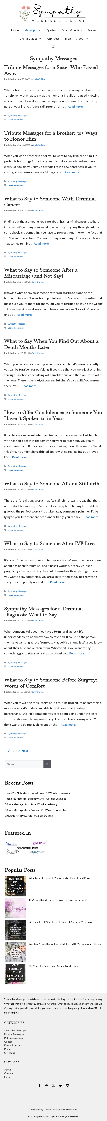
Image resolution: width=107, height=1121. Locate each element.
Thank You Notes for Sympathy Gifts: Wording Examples (35, 798)
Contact (8, 1073)
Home (15, 30)
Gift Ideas (53, 38)
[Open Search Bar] (53, 47)
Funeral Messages (14, 1034)
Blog (68, 38)
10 (18, 751)
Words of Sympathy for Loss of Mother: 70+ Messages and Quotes (65, 943)
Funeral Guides (27, 38)
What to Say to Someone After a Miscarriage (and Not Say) (40, 273)
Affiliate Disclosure (68, 1109)
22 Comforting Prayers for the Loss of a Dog (29, 815)
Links (7, 1077)
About (80, 38)
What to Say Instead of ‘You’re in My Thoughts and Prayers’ (61, 877)
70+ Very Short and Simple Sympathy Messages (54, 965)
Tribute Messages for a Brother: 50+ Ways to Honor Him (50, 136)
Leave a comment (16, 119)
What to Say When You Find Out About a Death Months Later (51, 344)
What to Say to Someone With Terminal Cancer (50, 201)
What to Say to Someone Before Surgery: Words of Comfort (50, 682)
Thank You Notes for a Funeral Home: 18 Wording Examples (37, 792)
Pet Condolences (13, 1037)
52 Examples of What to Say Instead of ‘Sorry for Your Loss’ (61, 921)
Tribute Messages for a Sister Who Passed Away (51, 70)
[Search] (47, 764)
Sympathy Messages (17, 115)
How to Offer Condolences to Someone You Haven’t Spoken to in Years (53, 415)
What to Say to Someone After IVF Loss (49, 543)
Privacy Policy (36, 1109)
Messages (30, 30)
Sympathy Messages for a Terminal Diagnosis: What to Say (43, 611)
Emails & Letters (71, 30)
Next (27, 751)
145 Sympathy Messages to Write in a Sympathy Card (57, 899)
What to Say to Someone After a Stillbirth (51, 483)
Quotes (51, 30)
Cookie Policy (51, 1109)
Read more (75, 106)
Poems (91, 30)
